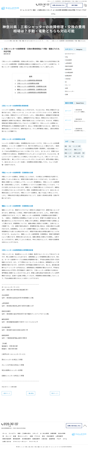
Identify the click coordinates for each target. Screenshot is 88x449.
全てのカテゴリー (70, 54)
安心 (82, 156)
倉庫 (12, 387)
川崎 (70, 156)
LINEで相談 (74, 5)
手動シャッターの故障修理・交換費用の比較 (32, 86)
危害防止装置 (77, 153)
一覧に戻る (31, 393)
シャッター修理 (76, 146)
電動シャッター (77, 149)
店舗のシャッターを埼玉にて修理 (13, 375)
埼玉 (70, 146)
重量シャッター (68, 153)
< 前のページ (6, 393)
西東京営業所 (69, 66)
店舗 (15, 387)
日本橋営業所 (69, 72)
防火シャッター (69, 91)
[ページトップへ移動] (85, 425)
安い (78, 156)
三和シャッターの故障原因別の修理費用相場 (32, 92)
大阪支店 (67, 79)
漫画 (66, 146)
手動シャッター (68, 149)
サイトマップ (33, 441)
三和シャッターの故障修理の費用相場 (29, 80)
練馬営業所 (68, 69)
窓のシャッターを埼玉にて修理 (12, 359)
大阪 (74, 156)
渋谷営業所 (68, 60)
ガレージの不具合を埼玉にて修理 (13, 365)
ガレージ (8, 387)
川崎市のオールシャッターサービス (13, 354)
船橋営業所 (68, 76)
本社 (3, 387)
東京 (83, 153)
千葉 (66, 156)
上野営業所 (68, 63)
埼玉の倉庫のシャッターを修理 (12, 370)
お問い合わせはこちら (58, 5)
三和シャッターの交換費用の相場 (28, 83)
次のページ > (54, 393)
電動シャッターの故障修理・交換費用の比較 (32, 89)
